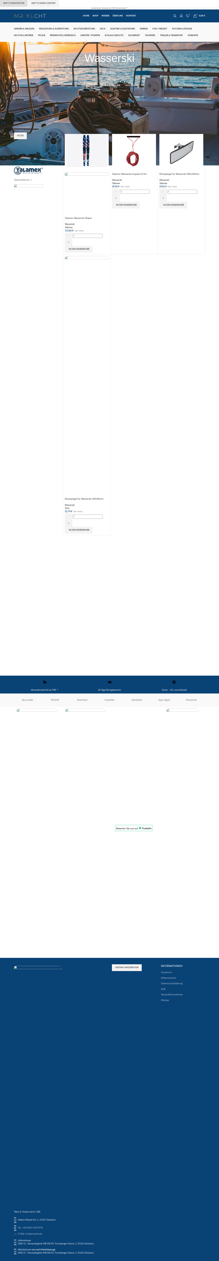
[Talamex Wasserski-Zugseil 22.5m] (134, 150)
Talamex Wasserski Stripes (78, 218)
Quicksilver (136, 700)
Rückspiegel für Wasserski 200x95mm (84, 499)
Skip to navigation (13, 3)
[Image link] (38, 1086)
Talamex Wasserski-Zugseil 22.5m (129, 174)
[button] (79, 249)
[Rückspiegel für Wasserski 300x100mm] (181, 150)
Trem (67, 508)
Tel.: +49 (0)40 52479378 (30, 1228)
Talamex (69, 227)
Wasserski (70, 224)
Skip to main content (43, 3)
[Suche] (175, 16)
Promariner (191, 700)
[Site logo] (30, 16)
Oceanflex (109, 700)
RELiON (55, 700)
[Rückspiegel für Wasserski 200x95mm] (87, 376)
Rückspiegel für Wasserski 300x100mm (179, 174)
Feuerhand (82, 700)
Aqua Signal (164, 700)
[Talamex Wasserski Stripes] (87, 150)
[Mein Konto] (181, 16)
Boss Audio (27, 700)
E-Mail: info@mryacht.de (30, 1234)
